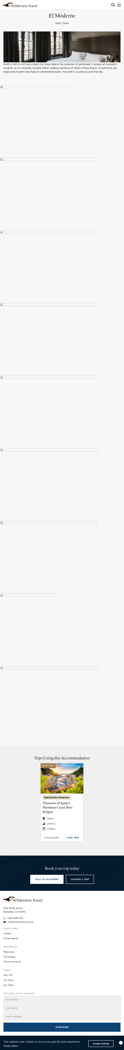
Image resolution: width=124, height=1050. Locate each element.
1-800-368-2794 (15, 918)
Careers (7, 933)
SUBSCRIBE (62, 1027)
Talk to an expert (47, 879)
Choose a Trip (80, 879)
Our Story (8, 980)
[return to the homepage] (22, 898)
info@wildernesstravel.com (21, 922)
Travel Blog (9, 956)
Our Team (8, 985)
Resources (8, 951)
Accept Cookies (101, 1043)
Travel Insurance (12, 961)
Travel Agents (10, 938)
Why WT (8, 975)
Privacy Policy (11, 1045)
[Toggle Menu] (119, 6)
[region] (62, 1043)
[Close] (121, 1043)
